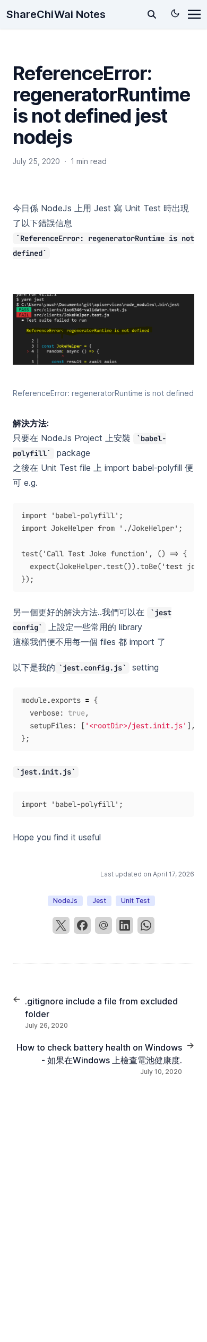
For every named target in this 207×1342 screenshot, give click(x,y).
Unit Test (135, 901)
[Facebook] (82, 925)
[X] (61, 925)
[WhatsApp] (145, 925)
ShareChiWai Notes (56, 14)
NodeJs (65, 901)
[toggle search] (151, 14)
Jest (99, 901)
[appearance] (175, 13)
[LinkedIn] (124, 925)
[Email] (103, 925)
